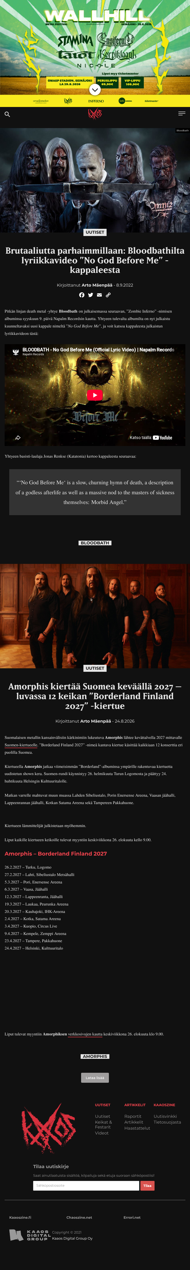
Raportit (133, 1116)
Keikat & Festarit (103, 1124)
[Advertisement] (95, 991)
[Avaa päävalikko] (181, 114)
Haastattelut (137, 1128)
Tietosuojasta (167, 1122)
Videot (102, 1133)
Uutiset (95, 232)
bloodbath (95, 543)
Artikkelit (133, 1122)
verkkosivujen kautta (85, 1034)
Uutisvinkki (165, 1116)
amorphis (95, 1056)
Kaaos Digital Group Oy (72, 1238)
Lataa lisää (95, 1078)
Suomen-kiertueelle (21, 745)
